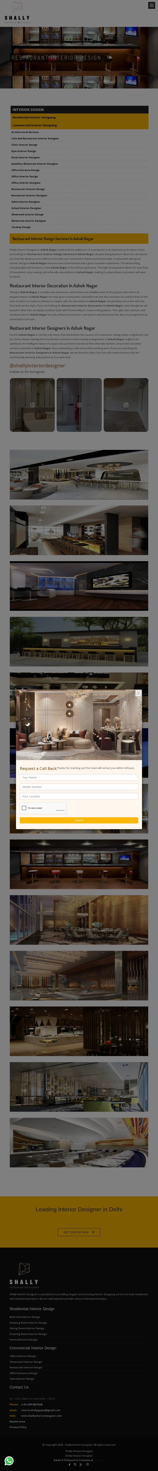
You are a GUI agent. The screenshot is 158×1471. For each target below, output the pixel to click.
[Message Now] (4, 1456)
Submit (79, 820)
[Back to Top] (147, 1460)
